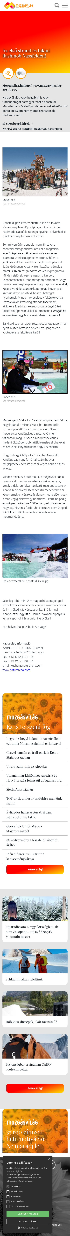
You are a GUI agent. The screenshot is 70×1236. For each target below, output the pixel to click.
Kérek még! (35, 869)
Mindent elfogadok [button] (28, 1214)
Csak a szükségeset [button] (27, 1221)
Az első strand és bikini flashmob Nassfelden (32, 129)
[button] (28, 1227)
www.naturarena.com (16, 670)
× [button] (49, 1159)
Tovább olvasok (26, 1181)
